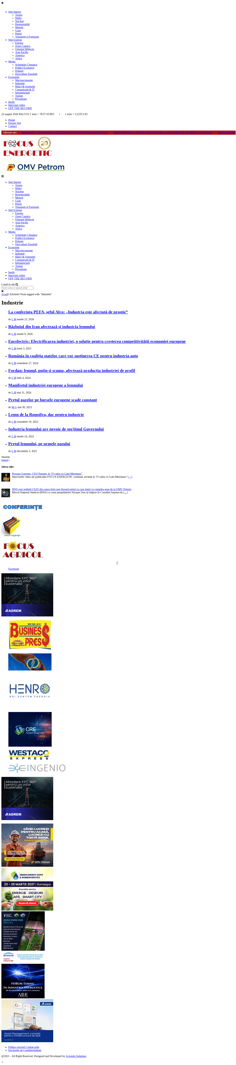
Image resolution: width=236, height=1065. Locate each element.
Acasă (4, 294)
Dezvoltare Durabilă (26, 74)
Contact (12, 126)
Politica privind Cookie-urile (23, 1047)
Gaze (18, 30)
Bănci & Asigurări (25, 86)
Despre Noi (14, 123)
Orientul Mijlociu (24, 49)
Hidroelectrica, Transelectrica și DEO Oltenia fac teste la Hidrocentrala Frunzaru (64, 132)
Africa (18, 58)
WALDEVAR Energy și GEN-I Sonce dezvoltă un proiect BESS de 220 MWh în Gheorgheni (163, 132)
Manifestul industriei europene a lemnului (45, 385)
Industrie (20, 83)
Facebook (13, 568)
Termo (18, 14)
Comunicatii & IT (25, 89)
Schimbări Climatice (26, 64)
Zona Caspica (22, 46)
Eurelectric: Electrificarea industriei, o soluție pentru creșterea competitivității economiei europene (97, 341)
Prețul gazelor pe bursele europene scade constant (52, 400)
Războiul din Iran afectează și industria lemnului (51, 326)
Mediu (11, 61)
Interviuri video (16, 105)
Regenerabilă (22, 24)
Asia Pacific (21, 52)
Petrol (18, 33)
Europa (19, 42)
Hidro (18, 18)
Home (11, 119)
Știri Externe (15, 39)
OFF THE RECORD (20, 108)
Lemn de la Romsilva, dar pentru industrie (46, 414)
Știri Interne (14, 11)
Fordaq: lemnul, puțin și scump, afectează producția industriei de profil (71, 370)
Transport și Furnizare (27, 36)
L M (14, 319)
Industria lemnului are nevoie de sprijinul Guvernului (56, 429)
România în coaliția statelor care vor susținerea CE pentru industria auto (73, 356)
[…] (130, 476)
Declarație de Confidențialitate (24, 1050)
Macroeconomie (24, 80)
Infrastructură (22, 92)
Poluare (19, 70)
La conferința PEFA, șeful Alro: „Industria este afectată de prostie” (68, 312)
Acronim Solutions (76, 1056)
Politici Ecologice (24, 67)
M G (14, 407)
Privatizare (21, 98)
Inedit (11, 102)
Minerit (19, 27)
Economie (13, 77)
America (20, 55)
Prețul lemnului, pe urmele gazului (39, 443)
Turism (19, 95)
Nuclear (19, 21)
